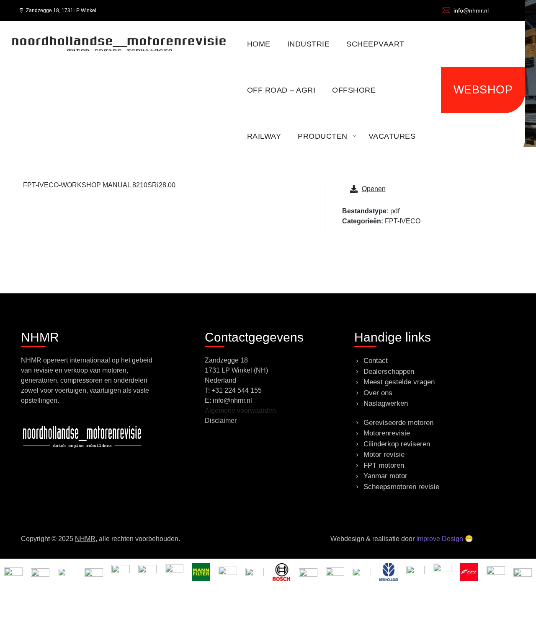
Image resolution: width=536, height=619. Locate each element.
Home (259, 44)
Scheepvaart (375, 44)
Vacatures (392, 136)
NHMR (85, 538)
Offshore (354, 90)
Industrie (308, 44)
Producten (323, 136)
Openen (374, 188)
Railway (264, 136)
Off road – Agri (281, 90)
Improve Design (439, 538)
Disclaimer (221, 420)
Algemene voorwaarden (240, 410)
